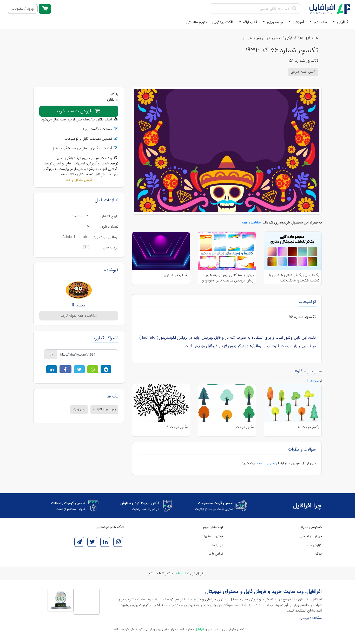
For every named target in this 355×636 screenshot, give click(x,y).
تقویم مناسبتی (196, 22)
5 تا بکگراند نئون (176, 275)
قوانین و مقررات (212, 536)
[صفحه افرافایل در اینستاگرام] (118, 542)
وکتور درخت (245, 427)
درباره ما (217, 545)
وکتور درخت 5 (308, 427)
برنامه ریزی (274, 22)
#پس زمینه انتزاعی (303, 71)
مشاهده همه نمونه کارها (79, 315)
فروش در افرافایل (310, 536)
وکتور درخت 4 (177, 427)
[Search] (294, 9)
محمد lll (79, 305)
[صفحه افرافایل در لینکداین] (105, 542)
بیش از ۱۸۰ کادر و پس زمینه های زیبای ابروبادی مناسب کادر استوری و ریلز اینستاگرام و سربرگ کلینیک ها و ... (227, 277)
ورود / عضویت (23, 9)
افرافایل (199, 629)
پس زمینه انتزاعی (255, 38)
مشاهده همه (251, 222)
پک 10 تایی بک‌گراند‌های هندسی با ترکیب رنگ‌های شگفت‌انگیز (294, 277)
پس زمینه (79, 409)
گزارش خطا (314, 545)
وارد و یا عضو (268, 463)
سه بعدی (320, 22)
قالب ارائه (249, 22)
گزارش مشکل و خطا (78, 180)
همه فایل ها (309, 38)
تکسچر (276, 38)
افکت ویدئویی (222, 22)
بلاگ (318, 553)
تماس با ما (215, 553)
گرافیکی (342, 22)
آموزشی (298, 22)
